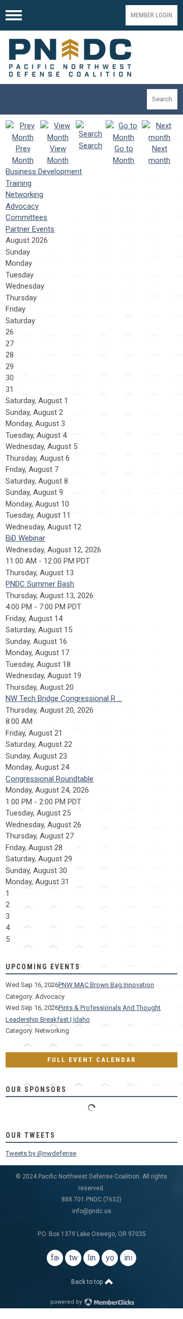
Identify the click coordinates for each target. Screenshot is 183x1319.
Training (19, 183)
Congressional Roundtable (50, 778)
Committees (26, 217)
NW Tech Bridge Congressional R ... (64, 698)
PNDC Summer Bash (40, 583)
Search (162, 99)
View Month (58, 154)
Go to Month (123, 154)
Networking (24, 194)
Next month (159, 154)
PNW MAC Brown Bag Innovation (106, 985)
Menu (14, 15)
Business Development (44, 171)
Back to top (87, 1281)
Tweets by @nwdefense (41, 1153)
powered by (66, 1302)
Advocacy (22, 206)
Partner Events (30, 229)
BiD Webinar (25, 538)
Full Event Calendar (91, 1059)
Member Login (151, 15)
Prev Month (23, 154)
